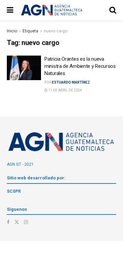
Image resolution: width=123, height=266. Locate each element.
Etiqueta (30, 31)
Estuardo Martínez (71, 82)
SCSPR (14, 191)
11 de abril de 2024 (64, 90)
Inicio (12, 31)
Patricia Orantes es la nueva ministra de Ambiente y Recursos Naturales (80, 66)
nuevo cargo (55, 31)
